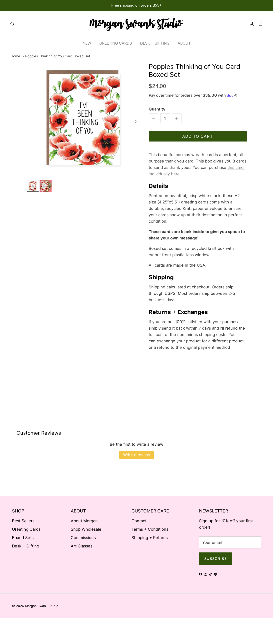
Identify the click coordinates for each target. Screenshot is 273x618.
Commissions (83, 537)
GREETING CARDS (115, 43)
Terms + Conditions (150, 529)
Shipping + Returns (150, 537)
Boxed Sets (23, 537)
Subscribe (215, 558)
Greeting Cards (26, 529)
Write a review (136, 455)
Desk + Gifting (25, 546)
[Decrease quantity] (153, 118)
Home (15, 56)
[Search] (12, 23)
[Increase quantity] (176, 118)
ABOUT (184, 43)
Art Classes (81, 546)
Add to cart (197, 136)
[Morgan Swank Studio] (136, 24)
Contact (139, 520)
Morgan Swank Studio (41, 606)
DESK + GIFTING (154, 43)
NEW (87, 43)
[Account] (251, 23)
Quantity (157, 109)
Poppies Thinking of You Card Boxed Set (57, 56)
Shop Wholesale (86, 529)
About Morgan (84, 520)
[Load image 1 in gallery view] (83, 119)
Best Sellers (23, 520)
